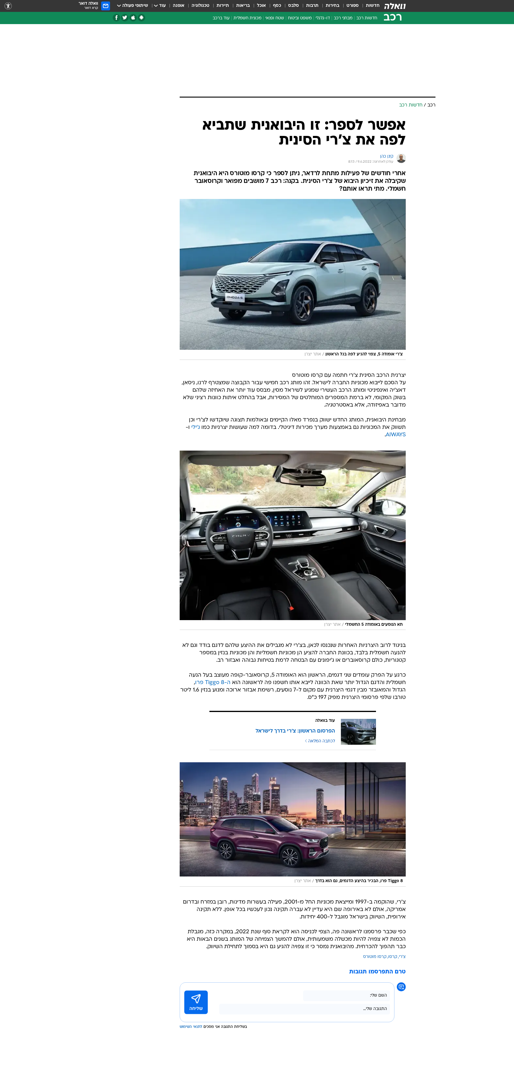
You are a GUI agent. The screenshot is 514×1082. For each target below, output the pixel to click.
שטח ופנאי (274, 18)
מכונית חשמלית (247, 18)
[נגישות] (8, 6)
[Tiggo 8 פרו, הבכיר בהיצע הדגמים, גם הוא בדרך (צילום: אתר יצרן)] (293, 824)
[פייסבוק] (116, 17)
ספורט (353, 6)
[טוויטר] (124, 17)
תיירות (223, 6)
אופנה (178, 6)
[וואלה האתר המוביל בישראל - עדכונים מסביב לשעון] (395, 6)
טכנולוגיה (200, 6)
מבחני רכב (343, 18)
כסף (277, 6)
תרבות (312, 6)
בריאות (243, 6)
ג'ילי (195, 427)
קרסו (392, 957)
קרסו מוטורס (374, 957)
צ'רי (402, 957)
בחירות (332, 6)
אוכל (261, 6)
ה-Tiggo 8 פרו (213, 683)
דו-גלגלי (323, 18)
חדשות (373, 6)
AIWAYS (396, 435)
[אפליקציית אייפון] (133, 17)
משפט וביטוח (300, 18)
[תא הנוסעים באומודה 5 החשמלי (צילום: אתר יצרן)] (293, 540)
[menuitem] (369, 6)
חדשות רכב (366, 18)
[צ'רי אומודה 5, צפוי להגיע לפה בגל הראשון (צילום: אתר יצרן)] (293, 279)
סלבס (293, 6)
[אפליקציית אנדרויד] (141, 17)
